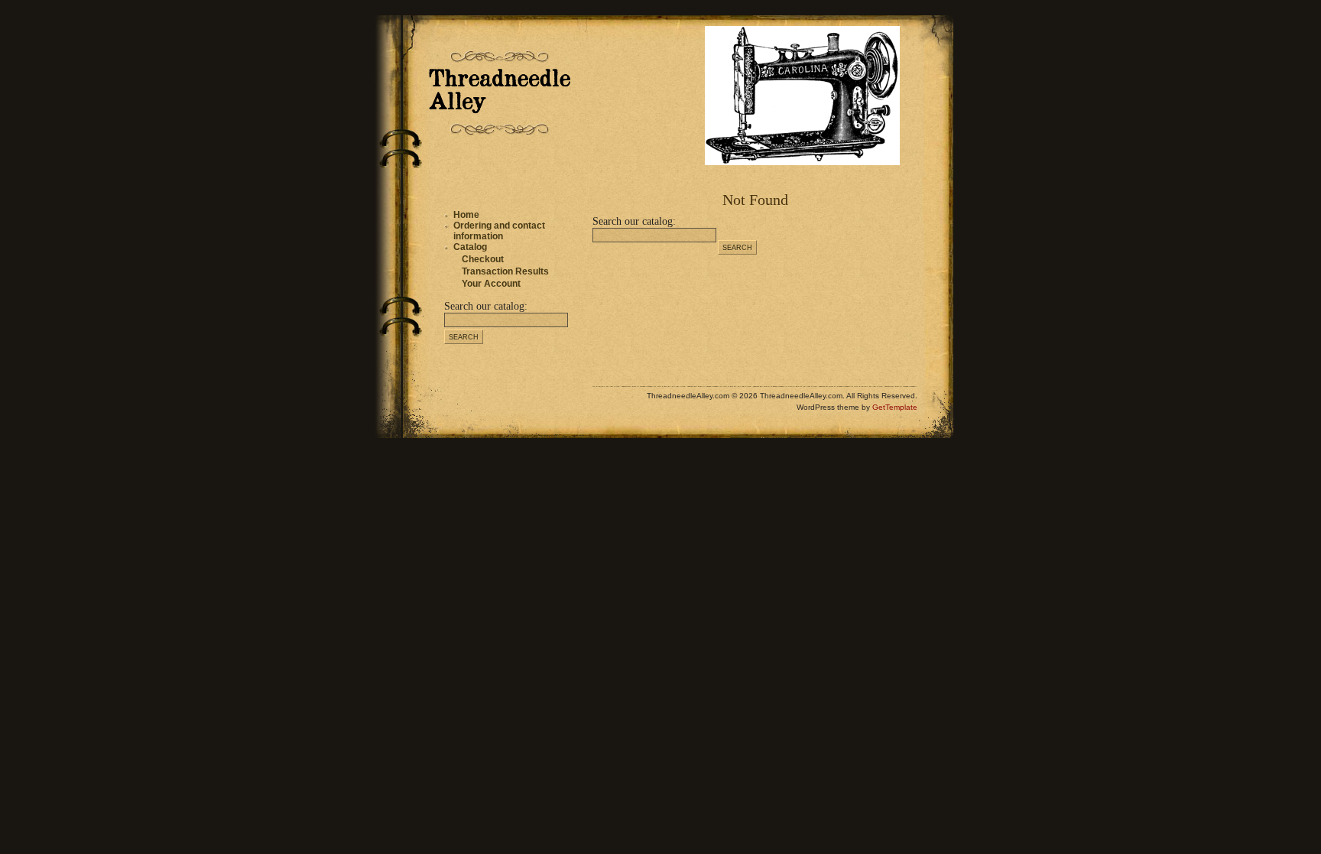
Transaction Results (505, 271)
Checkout (483, 259)
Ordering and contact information (499, 231)
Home (466, 214)
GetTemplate (894, 407)
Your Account (491, 283)
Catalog (470, 247)
